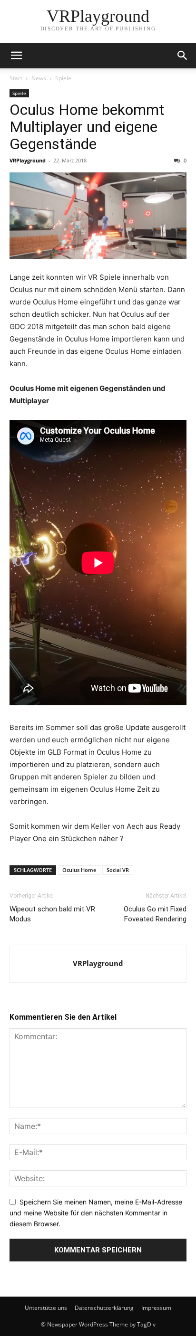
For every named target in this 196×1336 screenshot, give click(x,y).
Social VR (118, 869)
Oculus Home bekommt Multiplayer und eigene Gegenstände (87, 127)
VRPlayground (28, 160)
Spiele (63, 78)
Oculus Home (79, 869)
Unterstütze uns (46, 1308)
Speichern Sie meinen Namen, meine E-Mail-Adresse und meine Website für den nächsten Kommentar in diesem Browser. (96, 1212)
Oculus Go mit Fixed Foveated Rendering (155, 914)
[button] (16, 55)
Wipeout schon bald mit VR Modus (52, 914)
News (38, 78)
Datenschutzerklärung (104, 1308)
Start (16, 78)
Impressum (156, 1308)
